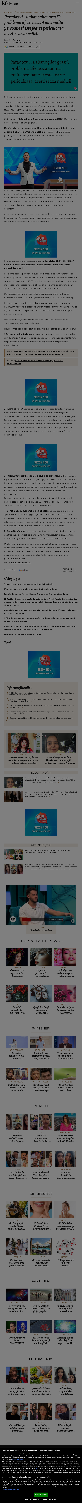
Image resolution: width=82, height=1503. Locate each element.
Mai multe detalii (18, 1459)
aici (37, 1468)
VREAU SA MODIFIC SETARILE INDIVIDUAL (40, 1499)
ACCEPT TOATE (41, 1495)
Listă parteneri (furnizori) (10, 1489)
